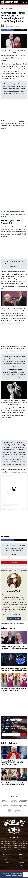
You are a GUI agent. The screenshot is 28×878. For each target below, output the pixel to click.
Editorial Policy (8, 875)
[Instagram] (17, 837)
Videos (6, 860)
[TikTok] (10, 837)
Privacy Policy (14, 875)
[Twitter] (20, 837)
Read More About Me (14, 618)
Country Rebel (6, 854)
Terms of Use (20, 875)
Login (21, 865)
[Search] (23, 2)
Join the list (14, 562)
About (21, 857)
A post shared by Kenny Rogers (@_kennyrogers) (14, 509)
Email (14, 554)
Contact (21, 860)
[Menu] (26, 2)
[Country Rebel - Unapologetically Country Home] (10, 2)
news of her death (6, 74)
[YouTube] (14, 837)
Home (2, 8)
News (6, 857)
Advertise (21, 862)
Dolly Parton (9, 8)
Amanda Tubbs (9, 24)
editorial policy (22, 623)
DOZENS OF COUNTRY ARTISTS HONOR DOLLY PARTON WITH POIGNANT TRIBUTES (13, 214)
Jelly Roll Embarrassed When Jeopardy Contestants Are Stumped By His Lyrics (14, 669)
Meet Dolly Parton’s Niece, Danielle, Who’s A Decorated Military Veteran (12, 784)
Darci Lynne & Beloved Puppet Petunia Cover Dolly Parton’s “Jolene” (13, 689)
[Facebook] (7, 837)
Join (24, 734)
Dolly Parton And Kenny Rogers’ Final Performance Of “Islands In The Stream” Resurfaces (14, 648)
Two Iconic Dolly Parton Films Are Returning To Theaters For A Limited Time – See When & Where (12, 762)
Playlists (7, 862)
